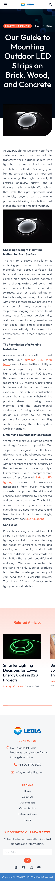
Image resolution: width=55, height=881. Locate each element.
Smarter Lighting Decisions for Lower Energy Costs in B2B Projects (20, 673)
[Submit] (27, 860)
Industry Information (13, 686)
